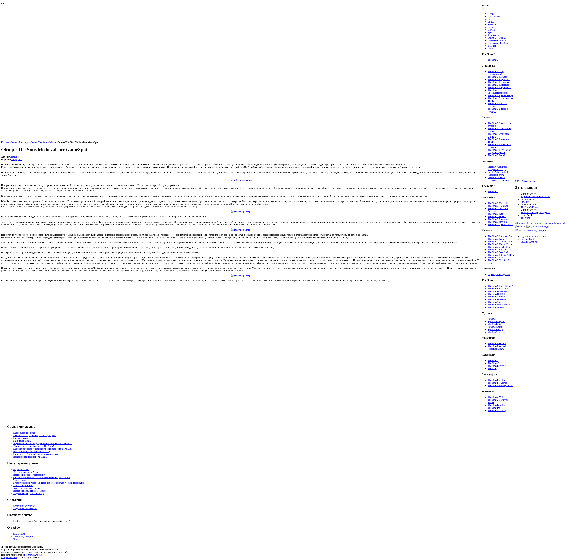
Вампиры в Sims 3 (22, 441)
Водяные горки (21, 469)
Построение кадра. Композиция (29, 474)
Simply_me (16, 159)
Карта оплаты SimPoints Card (535, 196)
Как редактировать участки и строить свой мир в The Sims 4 (43, 449)
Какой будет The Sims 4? (25, 433)
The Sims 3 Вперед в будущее (535, 212)
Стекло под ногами (23, 485)
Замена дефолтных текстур (26, 488)
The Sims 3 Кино (529, 207)
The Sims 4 (526, 218)
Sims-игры (24, 142)
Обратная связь (529, 181)
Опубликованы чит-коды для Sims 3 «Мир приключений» (42, 443)
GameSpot (14, 157)
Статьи (13, 142)
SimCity (525, 202)
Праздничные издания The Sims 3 (30, 457)
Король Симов (20, 438)
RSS (517, 181)
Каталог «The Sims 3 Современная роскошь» (35, 454)
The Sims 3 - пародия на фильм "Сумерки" (34, 435)
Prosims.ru (18, 521)
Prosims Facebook (529, 241)
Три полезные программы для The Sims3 (33, 446)
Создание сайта (9, 557)
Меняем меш (19, 480)
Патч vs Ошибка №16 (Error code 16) (31, 451)
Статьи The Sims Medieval (43, 142)
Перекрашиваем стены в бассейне (30, 490)
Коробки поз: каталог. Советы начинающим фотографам (41, 477)
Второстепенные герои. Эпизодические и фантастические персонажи (48, 482)
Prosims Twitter (528, 239)
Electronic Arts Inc (33, 554)
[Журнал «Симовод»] (537, 226)
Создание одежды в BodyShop (28, 493)
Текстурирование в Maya (25, 472)
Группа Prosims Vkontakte (533, 236)
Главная (5, 142)
